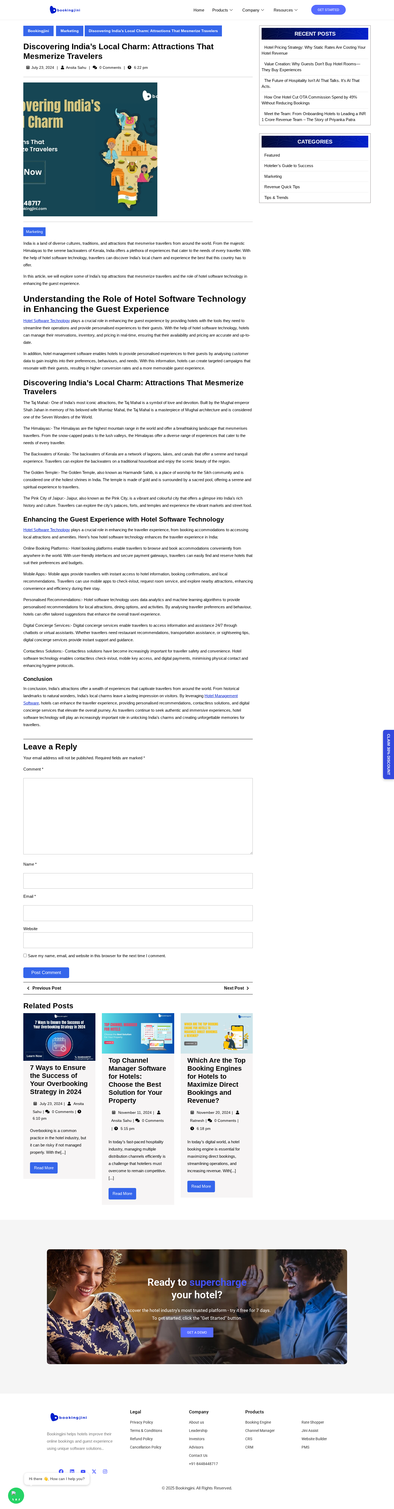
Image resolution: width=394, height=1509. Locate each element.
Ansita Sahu (76, 67)
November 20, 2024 (214, 1112)
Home (199, 10)
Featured (272, 155)
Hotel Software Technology (46, 320)
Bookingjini (38, 31)
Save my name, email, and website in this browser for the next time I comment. (97, 955)
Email (29, 896)
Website (30, 928)
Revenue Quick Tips (282, 186)
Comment (33, 769)
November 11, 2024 (135, 1112)
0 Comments (63, 1112)
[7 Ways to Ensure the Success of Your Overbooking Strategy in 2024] (59, 1037)
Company (250, 10)
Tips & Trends (276, 197)
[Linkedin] (72, 1471)
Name (30, 864)
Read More (46, 1166)
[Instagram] (105, 1471)
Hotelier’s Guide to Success (288, 165)
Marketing (70, 31)
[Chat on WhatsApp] (16, 1496)
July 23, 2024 (52, 1103)
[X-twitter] (94, 1471)
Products (220, 10)
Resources (283, 10)
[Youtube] (83, 1471)
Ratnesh (197, 1120)
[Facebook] (61, 1471)
